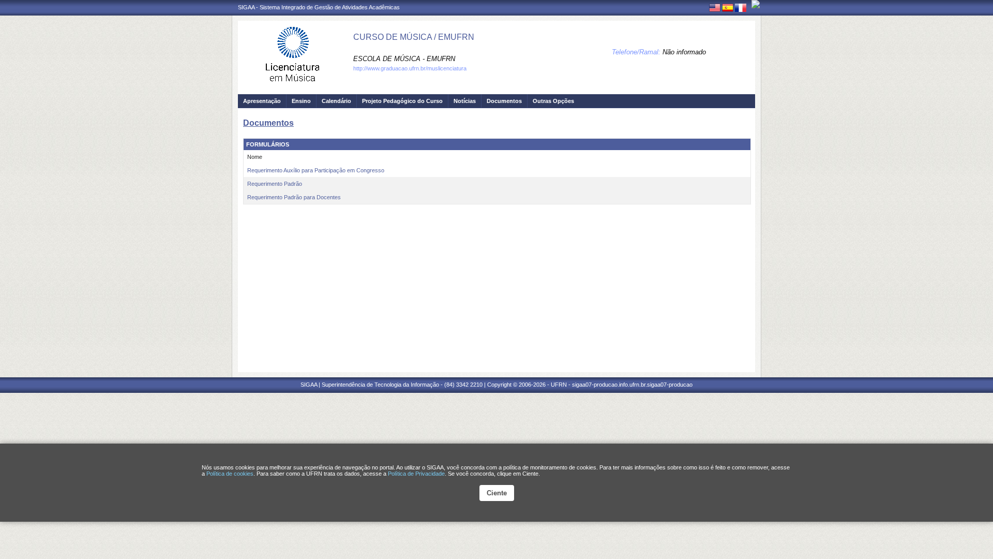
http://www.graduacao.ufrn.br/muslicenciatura (410, 68)
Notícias (465, 101)
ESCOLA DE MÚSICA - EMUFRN (404, 59)
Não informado (684, 52)
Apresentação (262, 101)
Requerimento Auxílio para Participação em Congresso (315, 170)
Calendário (336, 101)
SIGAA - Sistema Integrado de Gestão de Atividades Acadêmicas (319, 7)
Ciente (497, 493)
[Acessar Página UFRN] (755, 4)
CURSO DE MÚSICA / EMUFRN (413, 37)
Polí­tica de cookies (229, 473)
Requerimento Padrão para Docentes (294, 197)
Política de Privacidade (416, 473)
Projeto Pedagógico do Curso (402, 101)
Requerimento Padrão (274, 184)
